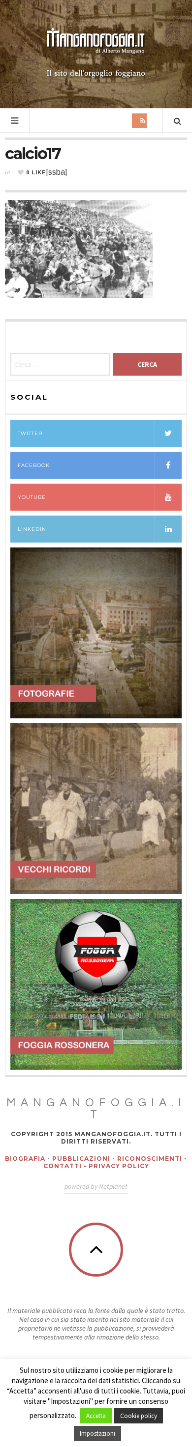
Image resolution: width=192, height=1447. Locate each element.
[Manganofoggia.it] (96, 53)
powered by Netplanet (96, 1186)
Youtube (32, 497)
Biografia (25, 1158)
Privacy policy (119, 1166)
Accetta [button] (96, 1416)
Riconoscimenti (149, 1158)
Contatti (62, 1166)
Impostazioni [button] (97, 1433)
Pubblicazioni (81, 1158)
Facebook (34, 465)
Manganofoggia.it (96, 1108)
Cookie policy (138, 1416)
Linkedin (32, 529)
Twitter (30, 433)
